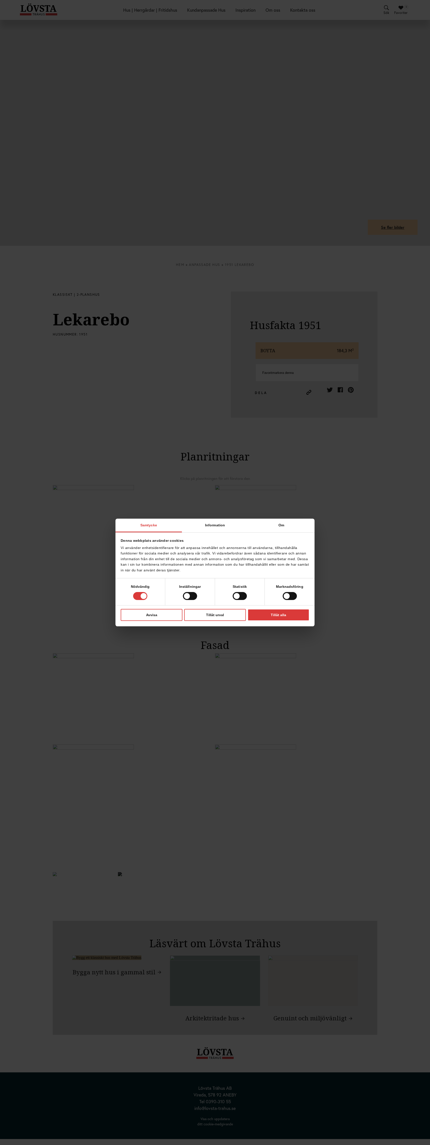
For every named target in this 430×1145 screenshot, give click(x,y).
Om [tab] (281, 525)
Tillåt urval (215, 615)
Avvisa (151, 615)
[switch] (190, 596)
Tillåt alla (278, 615)
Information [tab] (215, 525)
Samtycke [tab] (148, 525)
